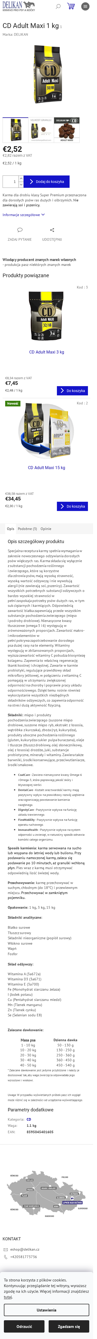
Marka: (15, 34)
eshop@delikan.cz (24, 1249)
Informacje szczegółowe (21, 214)
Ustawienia (46, 1310)
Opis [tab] (10, 528)
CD (29, 1119)
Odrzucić (24, 1326)
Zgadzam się (69, 1326)
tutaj (8, 1296)
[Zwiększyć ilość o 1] (21, 179)
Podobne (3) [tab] (27, 528)
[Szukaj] (58, 6)
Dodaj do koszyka (50, 182)
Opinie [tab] (46, 528)
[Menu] (85, 6)
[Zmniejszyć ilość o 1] (21, 185)
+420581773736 (23, 1256)
